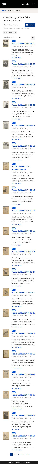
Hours (20, 462)
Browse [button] (31, 25)
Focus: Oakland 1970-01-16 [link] (23, 190)
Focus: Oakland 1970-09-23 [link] (23, 374)
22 (26, 454)
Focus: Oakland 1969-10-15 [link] (23, 84)
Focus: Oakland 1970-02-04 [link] (23, 210)
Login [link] (27, 4)
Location (26, 462)
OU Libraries (13, 462)
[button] (22, 4)
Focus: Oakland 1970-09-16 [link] (23, 353)
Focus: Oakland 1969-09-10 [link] (23, 43)
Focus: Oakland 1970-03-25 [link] (23, 313)
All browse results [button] (10, 32)
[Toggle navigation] (33, 4)
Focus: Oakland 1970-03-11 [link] (23, 292)
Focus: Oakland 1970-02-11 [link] (23, 231)
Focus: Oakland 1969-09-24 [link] (23, 64)
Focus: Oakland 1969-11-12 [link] (23, 125)
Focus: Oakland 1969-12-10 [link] (23, 146)
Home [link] (4, 10)
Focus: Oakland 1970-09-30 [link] (23, 395)
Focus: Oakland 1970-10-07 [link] (23, 415)
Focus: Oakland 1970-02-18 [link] (23, 251)
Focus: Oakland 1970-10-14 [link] (23, 435)
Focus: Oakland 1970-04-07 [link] (23, 333)
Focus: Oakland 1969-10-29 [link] (23, 105)
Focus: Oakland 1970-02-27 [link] (23, 272)
